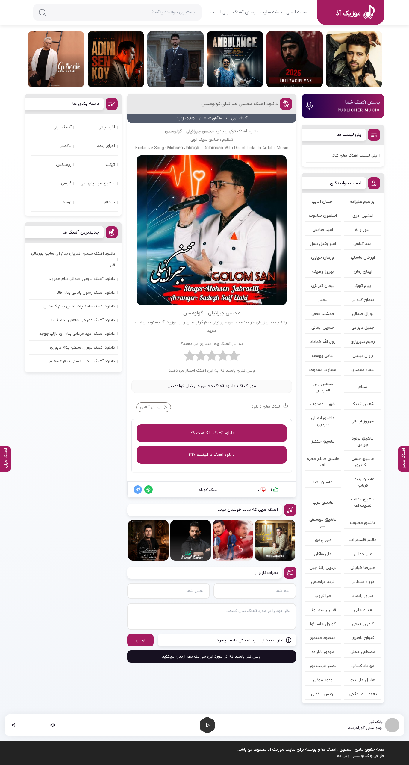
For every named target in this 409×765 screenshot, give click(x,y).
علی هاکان (323, 554)
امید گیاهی (362, 244)
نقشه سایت (271, 12)
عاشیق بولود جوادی (363, 442)
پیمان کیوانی (363, 300)
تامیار (323, 300)
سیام (362, 387)
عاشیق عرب (323, 502)
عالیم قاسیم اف (362, 540)
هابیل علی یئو (362, 680)
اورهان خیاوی (323, 257)
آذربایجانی (106, 127)
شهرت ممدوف (322, 404)
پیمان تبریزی (322, 286)
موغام (109, 202)
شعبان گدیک (362, 404)
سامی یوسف (323, 356)
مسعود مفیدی (323, 638)
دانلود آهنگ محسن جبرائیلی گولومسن (239, 104)
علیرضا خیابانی (362, 568)
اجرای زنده (106, 146)
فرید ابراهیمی (323, 582)
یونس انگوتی (323, 694)
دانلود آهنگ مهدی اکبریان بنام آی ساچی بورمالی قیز (73, 259)
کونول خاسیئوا (323, 624)
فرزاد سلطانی (363, 582)
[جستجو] (42, 12)
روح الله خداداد (323, 342)
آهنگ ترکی (62, 127)
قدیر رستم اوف (323, 610)
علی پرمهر (322, 540)
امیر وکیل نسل (323, 244)
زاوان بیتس (362, 356)
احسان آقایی (323, 201)
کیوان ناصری (363, 638)
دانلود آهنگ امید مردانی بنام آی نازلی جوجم (77, 334)
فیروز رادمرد (362, 596)
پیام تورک (362, 286)
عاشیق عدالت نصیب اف (363, 502)
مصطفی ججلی (362, 652)
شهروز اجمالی (362, 421)
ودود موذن (323, 680)
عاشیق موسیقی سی (323, 523)
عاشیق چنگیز (322, 441)
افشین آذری (362, 216)
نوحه (67, 202)
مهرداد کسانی (362, 666)
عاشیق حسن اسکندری (363, 462)
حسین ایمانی (322, 328)
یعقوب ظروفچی (363, 694)
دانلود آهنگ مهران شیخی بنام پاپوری (82, 347)
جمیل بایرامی (363, 328)
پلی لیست (219, 12)
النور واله (363, 230)
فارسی (66, 183)
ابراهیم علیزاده (362, 201)
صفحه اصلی (297, 12)
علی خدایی (363, 554)
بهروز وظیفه (323, 272)
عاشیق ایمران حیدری (323, 421)
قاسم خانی (363, 610)
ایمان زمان (363, 272)
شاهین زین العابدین (323, 387)
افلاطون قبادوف (323, 216)
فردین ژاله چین (323, 568)
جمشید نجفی (322, 314)
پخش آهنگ (244, 12)
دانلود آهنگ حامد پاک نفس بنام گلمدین (79, 306)
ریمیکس (64, 165)
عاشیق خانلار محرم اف (323, 462)
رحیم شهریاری (363, 342)
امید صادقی (323, 230)
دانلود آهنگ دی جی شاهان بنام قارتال (82, 320)
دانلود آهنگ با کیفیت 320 (212, 455)
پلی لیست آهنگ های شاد (354, 155)
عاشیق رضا (322, 482)
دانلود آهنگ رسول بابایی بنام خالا (86, 293)
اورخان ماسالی (363, 257)
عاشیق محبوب (363, 523)
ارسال (140, 640)
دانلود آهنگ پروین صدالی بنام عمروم (82, 279)
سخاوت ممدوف (322, 370)
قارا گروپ (323, 596)
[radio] (234, 357)
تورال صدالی (363, 314)
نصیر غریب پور (322, 666)
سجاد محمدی (363, 370)
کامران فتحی (363, 624)
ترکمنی (66, 146)
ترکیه (110, 165)
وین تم (343, 756)
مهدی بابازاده (322, 652)
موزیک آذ (248, 386)
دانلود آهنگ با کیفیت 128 (211, 433)
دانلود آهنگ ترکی (243, 131)
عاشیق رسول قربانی (363, 482)
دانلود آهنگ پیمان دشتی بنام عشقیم (82, 361)
